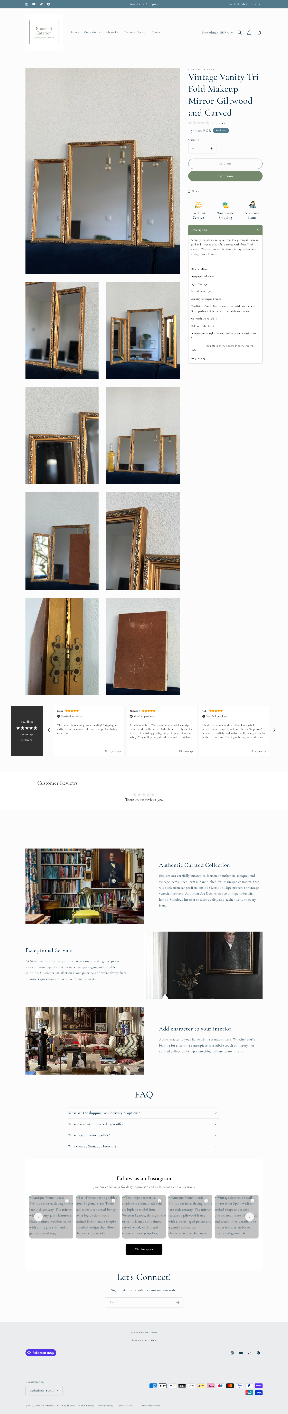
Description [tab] (199, 230)
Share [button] (195, 191)
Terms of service (126, 1405)
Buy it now (225, 176)
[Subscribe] (178, 1302)
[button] (92, 32)
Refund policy (86, 1405)
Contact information (150, 1405)
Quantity (193, 139)
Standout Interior (43, 1405)
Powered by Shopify (64, 1405)
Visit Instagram (144, 1249)
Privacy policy (105, 1405)
